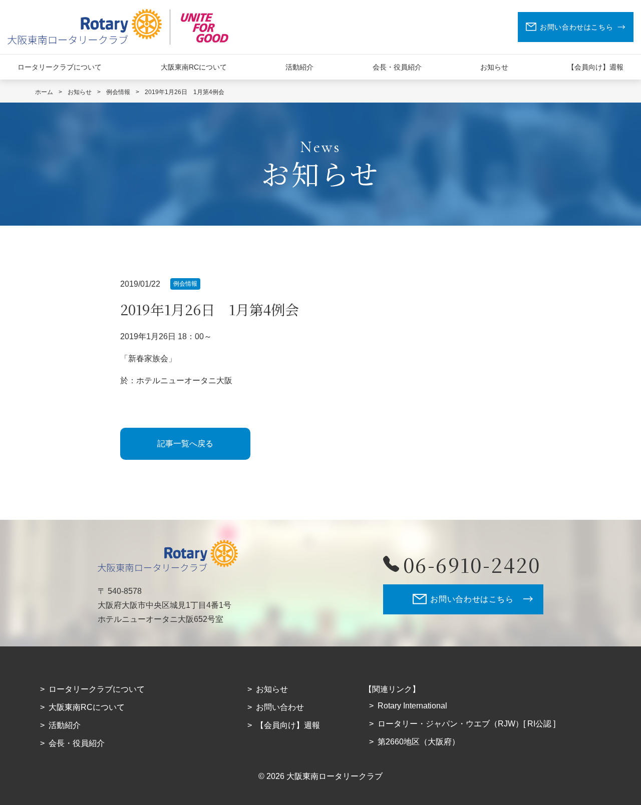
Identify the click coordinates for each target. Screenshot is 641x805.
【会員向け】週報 (595, 67)
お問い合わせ (280, 707)
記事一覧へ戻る (185, 443)
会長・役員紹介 (397, 67)
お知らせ (494, 67)
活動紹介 (299, 67)
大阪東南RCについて (194, 67)
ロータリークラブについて (60, 67)
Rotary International (412, 705)
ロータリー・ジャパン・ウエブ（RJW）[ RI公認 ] (466, 723)
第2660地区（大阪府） (419, 741)
